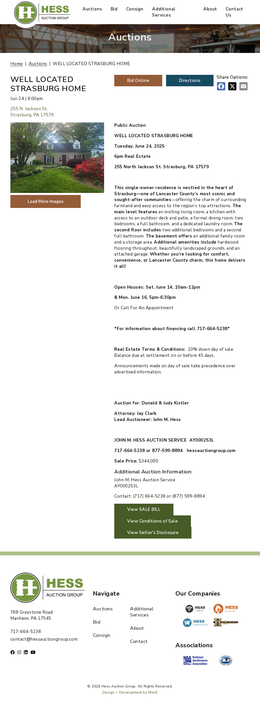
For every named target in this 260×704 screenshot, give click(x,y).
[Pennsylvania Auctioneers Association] (225, 660)
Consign (134, 9)
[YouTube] (33, 652)
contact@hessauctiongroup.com (43, 639)
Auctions (92, 9)
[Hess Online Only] (195, 609)
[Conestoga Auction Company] (195, 623)
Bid (114, 9)
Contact (139, 641)
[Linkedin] (26, 652)
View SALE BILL (143, 509)
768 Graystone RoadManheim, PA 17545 (31, 615)
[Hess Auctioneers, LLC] (225, 623)
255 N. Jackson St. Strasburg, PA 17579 (32, 112)
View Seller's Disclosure (152, 533)
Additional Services (164, 12)
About (210, 9)
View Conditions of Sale (152, 521)
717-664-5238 (25, 632)
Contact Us (234, 12)
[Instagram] (19, 652)
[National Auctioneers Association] (195, 661)
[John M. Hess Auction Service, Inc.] (225, 609)
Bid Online (138, 80)
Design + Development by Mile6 (130, 692)
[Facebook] (12, 652)
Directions (190, 80)
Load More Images (45, 201)
